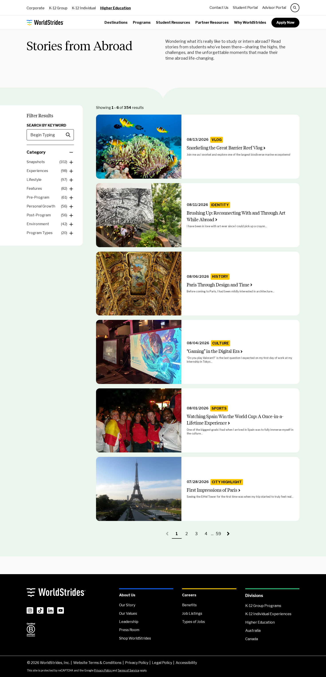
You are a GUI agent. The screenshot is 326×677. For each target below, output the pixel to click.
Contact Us (219, 8)
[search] (295, 7)
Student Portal (245, 8)
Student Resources (173, 22)
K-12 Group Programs (263, 606)
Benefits (189, 605)
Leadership (128, 622)
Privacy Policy (136, 663)
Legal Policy (162, 663)
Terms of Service (128, 670)
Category (36, 152)
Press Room (129, 630)
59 (219, 535)
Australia (253, 630)
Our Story (127, 605)
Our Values (128, 613)
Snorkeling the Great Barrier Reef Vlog (224, 148)
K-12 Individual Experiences (268, 614)
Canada (251, 639)
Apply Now (285, 22)
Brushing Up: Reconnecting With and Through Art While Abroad (236, 216)
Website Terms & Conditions (97, 663)
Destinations (116, 22)
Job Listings (192, 613)
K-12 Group (58, 8)
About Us (127, 595)
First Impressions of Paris (212, 490)
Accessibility (186, 663)
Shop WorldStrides (135, 638)
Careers (189, 595)
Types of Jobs (193, 622)
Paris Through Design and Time (218, 285)
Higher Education (115, 8)
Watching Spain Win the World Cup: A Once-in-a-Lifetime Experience (235, 420)
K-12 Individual (84, 8)
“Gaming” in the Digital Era (213, 351)
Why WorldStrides (250, 22)
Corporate (36, 8)
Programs (142, 22)
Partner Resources (212, 22)
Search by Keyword (46, 125)
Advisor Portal (274, 8)
